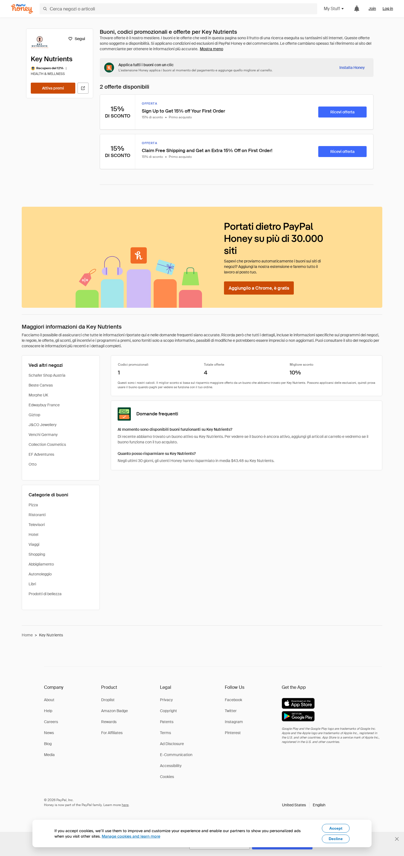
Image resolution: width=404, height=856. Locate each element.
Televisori (37, 524)
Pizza (33, 504)
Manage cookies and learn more (131, 836)
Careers (51, 721)
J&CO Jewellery (43, 424)
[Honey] (22, 9)
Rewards (109, 721)
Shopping (37, 554)
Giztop (34, 414)
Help (48, 710)
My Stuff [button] (332, 9)
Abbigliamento (41, 564)
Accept (335, 828)
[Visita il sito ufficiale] (83, 88)
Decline (336, 839)
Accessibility (171, 765)
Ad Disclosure (172, 743)
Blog (48, 743)
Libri (32, 583)
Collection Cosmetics (47, 444)
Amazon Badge (114, 710)
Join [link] (372, 8)
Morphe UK (38, 395)
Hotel (33, 534)
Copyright (168, 710)
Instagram (234, 721)
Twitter (231, 710)
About (49, 699)
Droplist (108, 699)
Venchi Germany (43, 434)
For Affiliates (112, 732)
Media (49, 754)
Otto (33, 464)
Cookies (167, 776)
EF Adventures (41, 454)
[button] (303, 805)
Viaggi (34, 544)
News (49, 732)
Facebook (233, 699)
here (125, 805)
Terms (165, 732)
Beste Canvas (41, 385)
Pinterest (233, 732)
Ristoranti (37, 514)
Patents (166, 721)
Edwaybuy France (44, 404)
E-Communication (176, 754)
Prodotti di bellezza (45, 593)
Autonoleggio (40, 574)
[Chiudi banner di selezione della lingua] (397, 839)
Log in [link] (388, 8)
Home (27, 635)
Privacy (166, 699)
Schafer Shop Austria (47, 375)
